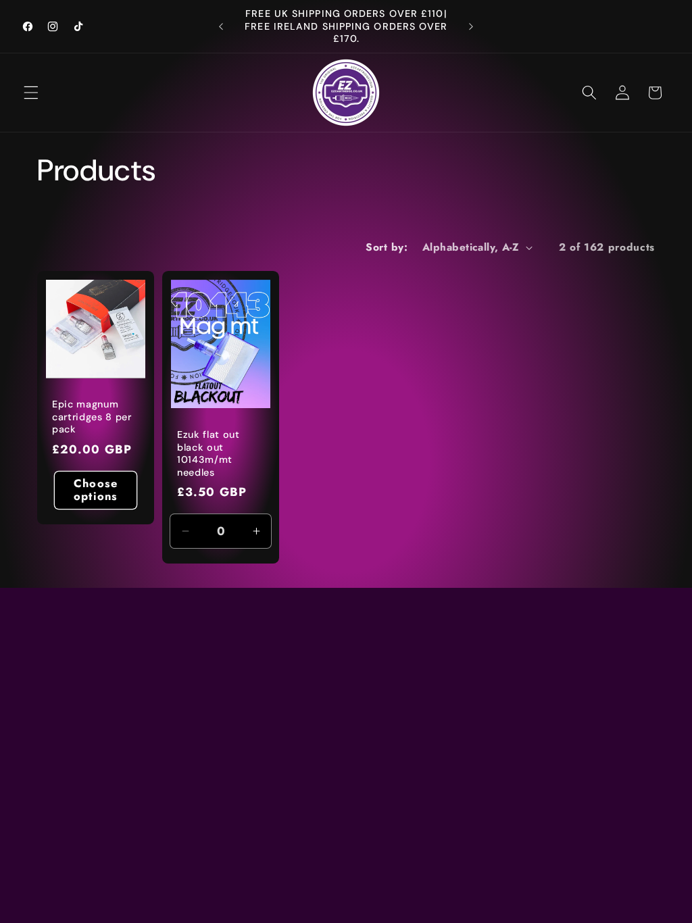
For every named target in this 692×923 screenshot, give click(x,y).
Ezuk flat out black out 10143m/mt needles (208, 453)
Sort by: (386, 247)
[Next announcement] (471, 26)
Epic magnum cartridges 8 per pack (92, 416)
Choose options (96, 490)
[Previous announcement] (221, 26)
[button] (31, 92)
